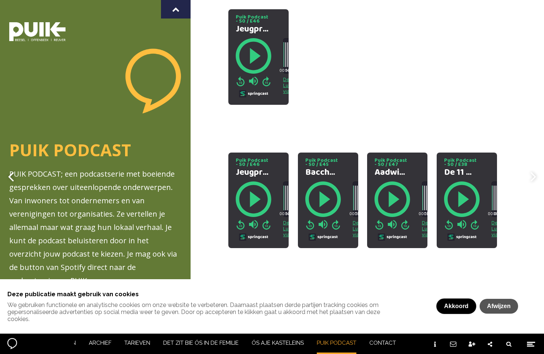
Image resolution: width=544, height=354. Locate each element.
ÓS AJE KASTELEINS (278, 343)
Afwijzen (499, 306)
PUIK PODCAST (336, 343)
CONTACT (382, 343)
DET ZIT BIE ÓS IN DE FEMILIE (201, 343)
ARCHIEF (100, 343)
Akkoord (456, 306)
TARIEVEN (137, 343)
